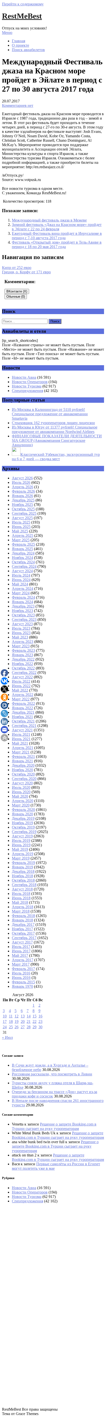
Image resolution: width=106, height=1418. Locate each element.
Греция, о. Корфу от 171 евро (26, 272)
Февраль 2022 (23, 703)
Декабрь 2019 (23, 818)
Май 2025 (20, 531)
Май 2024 (20, 584)
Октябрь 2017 (23, 933)
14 (29, 1016)
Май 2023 (20, 637)
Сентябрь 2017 (24, 938)
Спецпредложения (27, 391)
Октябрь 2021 (23, 721)
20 (23, 1021)
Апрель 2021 (22, 748)
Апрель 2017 (22, 960)
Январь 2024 (22, 602)
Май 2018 (20, 902)
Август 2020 (22, 783)
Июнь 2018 (21, 898)
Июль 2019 (21, 840)
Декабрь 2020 (23, 765)
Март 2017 (21, 964)
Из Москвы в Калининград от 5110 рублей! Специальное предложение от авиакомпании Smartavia (50, 413)
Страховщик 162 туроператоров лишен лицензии (53, 423)
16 (40, 1016)
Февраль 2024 (23, 597)
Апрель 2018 (22, 907)
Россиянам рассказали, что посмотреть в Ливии (52, 1074)
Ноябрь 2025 (22, 504)
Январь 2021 (22, 761)
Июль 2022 (21, 681)
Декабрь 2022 (23, 659)
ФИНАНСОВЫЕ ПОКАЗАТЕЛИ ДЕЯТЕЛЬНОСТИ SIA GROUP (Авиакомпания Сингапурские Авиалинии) (57, 440)
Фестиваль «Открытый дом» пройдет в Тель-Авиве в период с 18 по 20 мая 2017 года (57, 244)
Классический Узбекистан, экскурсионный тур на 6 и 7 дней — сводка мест (56, 456)
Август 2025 (22, 518)
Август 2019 (22, 836)
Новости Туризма (26, 386)
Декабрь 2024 (23, 553)
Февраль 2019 (23, 863)
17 (5, 1021)
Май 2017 (20, 955)
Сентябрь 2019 (24, 832)
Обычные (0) (15, 296)
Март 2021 (21, 752)
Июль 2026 (21, 482)
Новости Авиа (24, 377)
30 (40, 1027)
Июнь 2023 (21, 633)
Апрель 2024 (22, 588)
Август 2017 (22, 942)
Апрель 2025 (22, 535)
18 (11, 1021)
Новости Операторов (30, 382)
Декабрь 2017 (23, 924)
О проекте (20, 45)
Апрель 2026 (22, 487)
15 (34, 1016)
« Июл (7, 1037)
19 (16, 1021)
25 (11, 1027)
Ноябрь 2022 (22, 664)
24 (5, 1027)
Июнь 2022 (21, 686)
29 (34, 1027)
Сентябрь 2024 (24, 566)
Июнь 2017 (21, 951)
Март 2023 (21, 646)
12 (16, 1016)
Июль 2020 (21, 787)
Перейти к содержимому (23, 4)
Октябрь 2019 (23, 827)
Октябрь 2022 (23, 668)
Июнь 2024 (21, 580)
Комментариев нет (17, 105)
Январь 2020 (22, 814)
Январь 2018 (22, 920)
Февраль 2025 (23, 544)
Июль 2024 (21, 575)
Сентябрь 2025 (24, 513)
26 (16, 1027)
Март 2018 (21, 911)
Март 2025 (21, 540)
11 (11, 1016)
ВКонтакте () (16, 291)
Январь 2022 (22, 708)
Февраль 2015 (23, 982)
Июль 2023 (21, 628)
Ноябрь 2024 (22, 558)
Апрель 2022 (22, 695)
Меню (7, 32)
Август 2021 (22, 730)
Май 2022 (20, 690)
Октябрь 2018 (23, 880)
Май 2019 (20, 849)
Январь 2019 (22, 867)
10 (5, 1016)
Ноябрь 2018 (22, 876)
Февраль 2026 (23, 491)
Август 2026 (22, 478)
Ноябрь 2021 (22, 717)
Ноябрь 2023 (22, 611)
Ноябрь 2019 (22, 823)
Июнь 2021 (21, 739)
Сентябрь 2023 (24, 619)
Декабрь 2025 (23, 500)
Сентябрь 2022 (24, 672)
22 (34, 1021)
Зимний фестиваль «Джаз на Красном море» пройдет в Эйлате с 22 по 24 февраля (57, 226)
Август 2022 (22, 677)
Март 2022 (21, 699)
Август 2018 (22, 889)
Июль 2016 (21, 973)
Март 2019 (21, 858)
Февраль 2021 (23, 756)
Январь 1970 (22, 986)
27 (23, 1027)
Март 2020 (21, 805)
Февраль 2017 (23, 969)
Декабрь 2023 (23, 606)
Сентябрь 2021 (24, 725)
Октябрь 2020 (23, 774)
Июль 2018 (21, 893)
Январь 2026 (22, 496)
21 (29, 1021)
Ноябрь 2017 (22, 929)
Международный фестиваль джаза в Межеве (49, 220)
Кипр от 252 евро (16, 267)
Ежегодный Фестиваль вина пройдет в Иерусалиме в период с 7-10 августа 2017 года (57, 235)
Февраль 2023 (23, 650)
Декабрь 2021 (23, 712)
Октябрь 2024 (23, 562)
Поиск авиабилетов (28, 50)
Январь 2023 (22, 655)
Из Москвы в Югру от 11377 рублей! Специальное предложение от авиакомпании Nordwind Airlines (54, 429)
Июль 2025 (21, 522)
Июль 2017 (21, 947)
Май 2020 (20, 796)
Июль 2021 (21, 734)
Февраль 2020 (23, 809)
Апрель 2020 (22, 801)
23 (40, 1021)
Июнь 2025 (21, 527)
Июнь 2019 (21, 845)
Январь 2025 (22, 549)
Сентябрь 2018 (24, 885)
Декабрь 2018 (23, 871)
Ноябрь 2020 (22, 770)
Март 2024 (21, 593)
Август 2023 (22, 624)
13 (23, 1016)
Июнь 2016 (21, 977)
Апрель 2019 (22, 854)
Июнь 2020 (21, 792)
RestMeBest (22, 16)
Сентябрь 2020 (24, 779)
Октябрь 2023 (23, 615)
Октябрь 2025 (23, 509)
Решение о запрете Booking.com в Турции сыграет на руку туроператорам (54, 1126)
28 (29, 1027)
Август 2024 (22, 571)
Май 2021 (20, 743)
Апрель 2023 (22, 641)
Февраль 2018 (23, 916)
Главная (18, 41)
